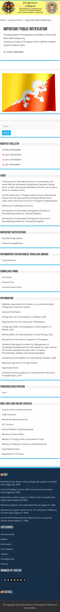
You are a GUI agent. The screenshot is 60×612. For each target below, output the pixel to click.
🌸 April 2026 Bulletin (11, 154)
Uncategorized (7, 559)
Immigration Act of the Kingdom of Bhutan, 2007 (24, 317)
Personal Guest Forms (12, 287)
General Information (11, 312)
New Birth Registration (12, 238)
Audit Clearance (9, 414)
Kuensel (8, 592)
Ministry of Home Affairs (13, 434)
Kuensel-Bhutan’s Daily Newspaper (18, 429)
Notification (6, 544)
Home (3, 20)
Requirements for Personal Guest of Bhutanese (23, 322)
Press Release (7, 549)
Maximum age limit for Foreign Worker (19, 363)
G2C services (8, 424)
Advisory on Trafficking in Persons (17, 206)
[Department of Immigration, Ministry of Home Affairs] (30, 7)
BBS (5, 475)
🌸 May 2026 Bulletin (11, 150)
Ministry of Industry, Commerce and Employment (24, 444)
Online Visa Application (12, 243)
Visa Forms (7, 277)
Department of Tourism (13, 454)
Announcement (15, 20)
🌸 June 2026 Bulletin (11, 159)
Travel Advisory (9, 260)
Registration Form (10, 368)
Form (4, 392)
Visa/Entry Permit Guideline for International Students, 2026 (29, 358)
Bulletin (4, 539)
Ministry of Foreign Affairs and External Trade (23, 439)
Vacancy (4, 564)
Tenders (4, 554)
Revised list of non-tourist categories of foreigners (25, 339)
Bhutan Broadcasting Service (15, 419)
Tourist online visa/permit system (17, 409)
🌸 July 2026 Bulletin (11, 164)
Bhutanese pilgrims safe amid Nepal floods (20, 505)
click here (18, 52)
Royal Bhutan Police (11, 449)
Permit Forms (8, 282)
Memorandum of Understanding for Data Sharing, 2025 (27, 334)
